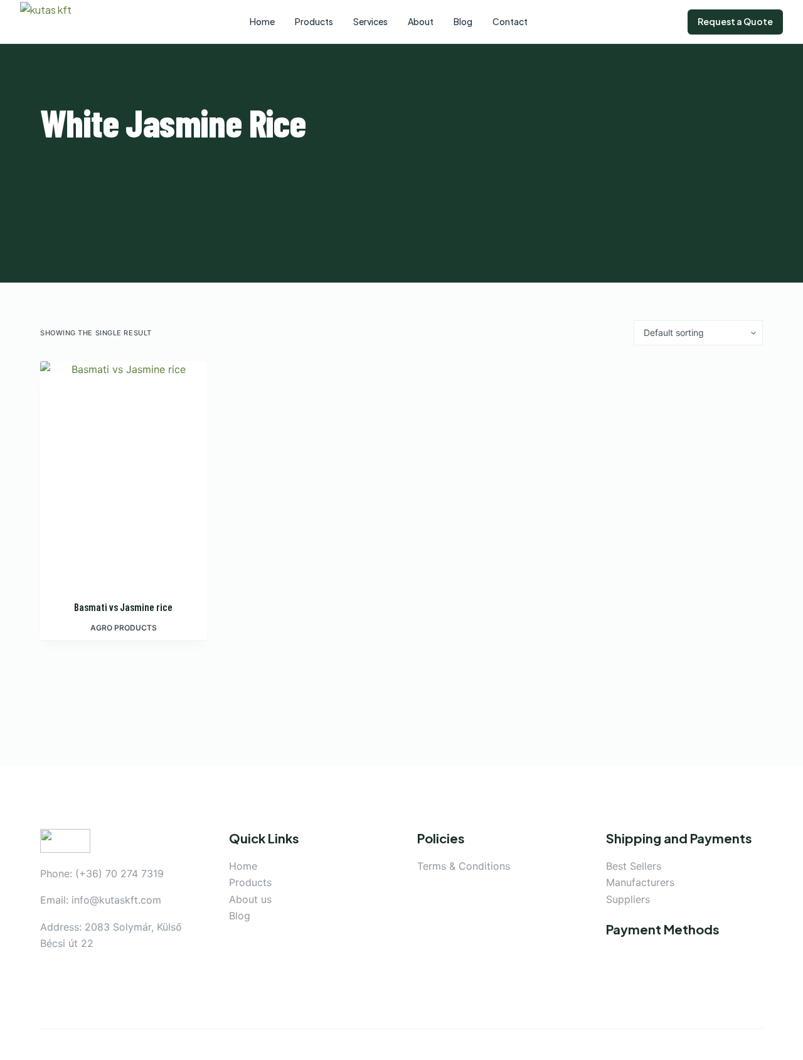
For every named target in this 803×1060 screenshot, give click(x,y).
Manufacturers (640, 882)
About (420, 21)
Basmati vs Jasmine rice (123, 606)
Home (243, 866)
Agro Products (123, 627)
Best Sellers (633, 866)
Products (250, 882)
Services (370, 21)
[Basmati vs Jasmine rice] (123, 472)
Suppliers (628, 899)
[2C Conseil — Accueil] (54, 22)
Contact (510, 21)
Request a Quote (735, 21)
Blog (239, 915)
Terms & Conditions (463, 866)
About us (250, 899)
